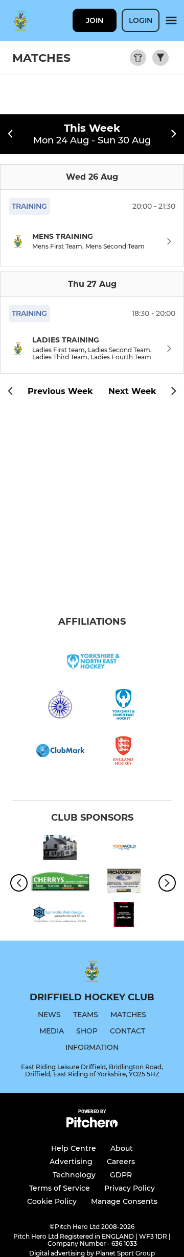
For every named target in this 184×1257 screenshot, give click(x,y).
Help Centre (73, 1148)
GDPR (121, 1174)
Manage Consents (124, 1201)
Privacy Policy (129, 1188)
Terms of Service (59, 1188)
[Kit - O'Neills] (124, 916)
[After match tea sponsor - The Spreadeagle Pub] (60, 849)
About (121, 1148)
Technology (74, 1174)
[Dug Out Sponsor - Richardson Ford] (124, 883)
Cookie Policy (52, 1201)
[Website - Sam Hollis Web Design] (60, 916)
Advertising (71, 1161)
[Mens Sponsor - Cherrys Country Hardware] (60, 883)
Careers (121, 1161)
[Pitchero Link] (92, 1125)
